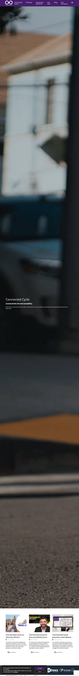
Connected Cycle (18, 3)
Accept (40, 668)
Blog (55, 2)
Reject (39, 671)
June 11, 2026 (10, 639)
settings (16, 672)
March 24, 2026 (57, 639)
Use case (48, 3)
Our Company (64, 3)
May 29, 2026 (34, 639)
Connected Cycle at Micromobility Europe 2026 (39, 637)
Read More (12, 652)
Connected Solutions (39, 3)
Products (29, 2)
